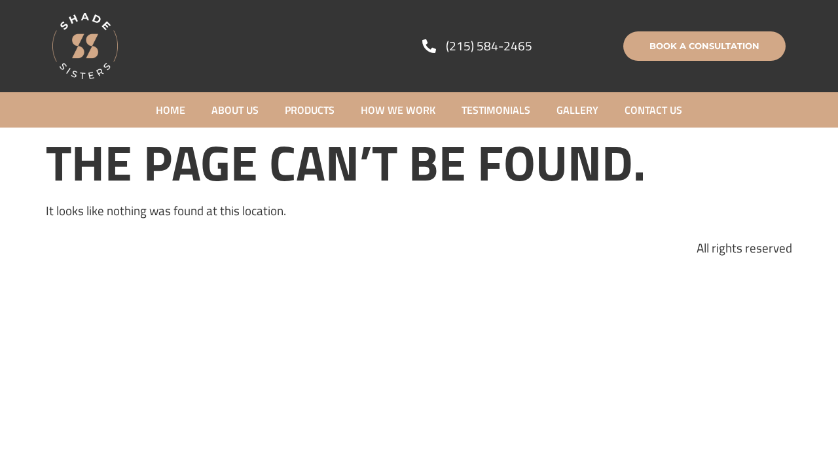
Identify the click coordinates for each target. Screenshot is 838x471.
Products (310, 110)
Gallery (577, 110)
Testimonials (496, 110)
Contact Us (653, 110)
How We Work (398, 110)
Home (170, 110)
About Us (235, 110)
